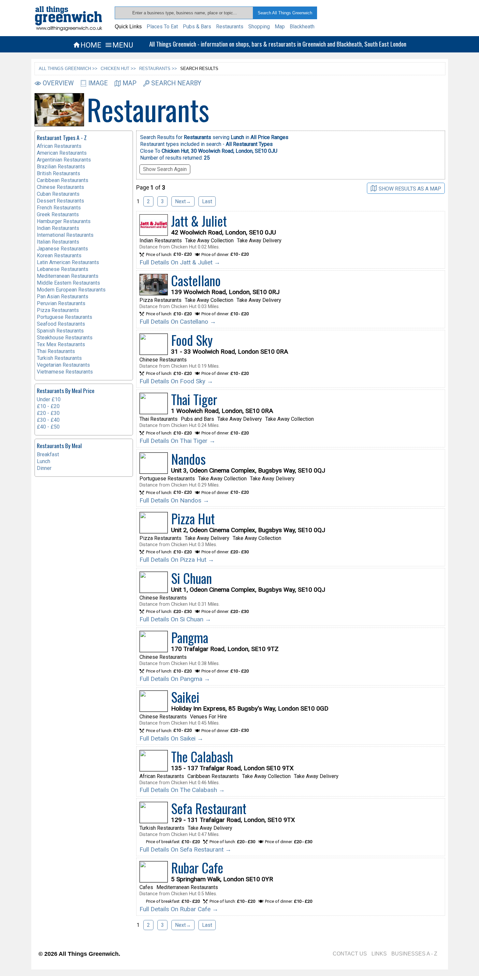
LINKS (379, 953)
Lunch (43, 461)
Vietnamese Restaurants (65, 372)
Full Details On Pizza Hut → (176, 560)
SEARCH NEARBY (176, 83)
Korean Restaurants (59, 255)
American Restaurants (62, 153)
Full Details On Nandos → (174, 500)
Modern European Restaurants (71, 290)
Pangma (189, 637)
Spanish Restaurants (60, 331)
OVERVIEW (58, 83)
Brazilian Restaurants (61, 166)
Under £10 (49, 399)
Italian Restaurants (58, 242)
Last (207, 201)
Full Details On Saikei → (171, 738)
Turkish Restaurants (59, 358)
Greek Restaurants (58, 214)
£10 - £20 (48, 406)
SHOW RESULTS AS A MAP (410, 188)
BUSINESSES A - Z (414, 953)
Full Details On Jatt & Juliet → (179, 262)
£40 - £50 (48, 427)
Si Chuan (191, 578)
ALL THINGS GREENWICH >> (68, 68)
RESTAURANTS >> (158, 68)
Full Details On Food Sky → (176, 381)
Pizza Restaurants (58, 310)
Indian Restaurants (58, 228)
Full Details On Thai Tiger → (177, 441)
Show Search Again (165, 169)
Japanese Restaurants (62, 249)
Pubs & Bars (197, 26)
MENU (119, 45)
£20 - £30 (48, 413)
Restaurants (229, 26)
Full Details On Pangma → (174, 679)
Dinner (44, 468)
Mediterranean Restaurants (67, 276)
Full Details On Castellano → (177, 321)
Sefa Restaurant (208, 808)
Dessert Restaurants (60, 201)
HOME (87, 45)
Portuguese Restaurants (64, 317)
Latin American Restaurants (68, 262)
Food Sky (192, 340)
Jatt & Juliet (199, 221)
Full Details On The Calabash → (182, 790)
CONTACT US (350, 953)
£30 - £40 (48, 420)
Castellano (196, 280)
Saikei (185, 697)
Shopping (259, 26)
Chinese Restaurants (60, 187)
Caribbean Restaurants (62, 180)
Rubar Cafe (197, 867)
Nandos (188, 459)
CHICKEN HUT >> (118, 68)
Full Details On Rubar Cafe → (178, 909)
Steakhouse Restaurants (65, 337)
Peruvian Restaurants (61, 303)
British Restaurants (58, 173)
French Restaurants (59, 208)
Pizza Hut (193, 518)
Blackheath (302, 26)
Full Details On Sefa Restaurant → (185, 849)
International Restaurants (65, 235)
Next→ (183, 201)
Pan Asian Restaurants (62, 296)
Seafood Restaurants (61, 324)
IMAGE (98, 83)
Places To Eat (162, 26)
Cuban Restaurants (58, 194)
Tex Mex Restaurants (61, 344)
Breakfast (48, 454)
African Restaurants (59, 146)
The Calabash (202, 756)
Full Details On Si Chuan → (175, 619)
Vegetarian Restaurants (63, 365)
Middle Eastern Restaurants (68, 283)
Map (280, 26)
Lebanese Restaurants (62, 269)
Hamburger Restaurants (64, 221)
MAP (130, 83)
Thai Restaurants (56, 351)
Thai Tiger (194, 399)
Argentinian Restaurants (64, 160)
